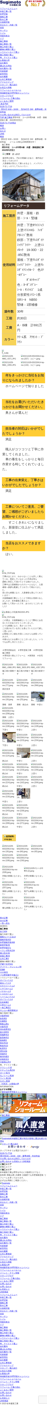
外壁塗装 (4, 14)
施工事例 (4, 41)
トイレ (3, 33)
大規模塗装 (5, 22)
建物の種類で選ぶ (7, 49)
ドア (2, 39)
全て (3, 931)
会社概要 (4, 77)
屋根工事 (4, 17)
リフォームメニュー (8, 9)
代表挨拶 (4, 71)
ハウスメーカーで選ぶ (9, 52)
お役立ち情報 (6, 88)
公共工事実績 (6, 79)
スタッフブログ (6, 96)
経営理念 (4, 74)
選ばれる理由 (6, 66)
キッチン (4, 30)
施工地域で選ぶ (6, 55)
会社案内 (4, 63)
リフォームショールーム (10, 90)
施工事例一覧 (6, 44)
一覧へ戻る (5, 923)
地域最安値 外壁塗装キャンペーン (14, 93)
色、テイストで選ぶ (8, 58)
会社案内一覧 (6, 68)
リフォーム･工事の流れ (10, 98)
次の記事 (4, 921)
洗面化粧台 (5, 36)
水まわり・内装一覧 (8, 25)
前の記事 (4, 918)
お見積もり (5, 1289)
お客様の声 (5, 60)
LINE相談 (4, 1292)
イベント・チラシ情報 (9, 1273)
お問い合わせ (6, 1284)
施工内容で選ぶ (6, 47)
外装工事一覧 (6, 11)
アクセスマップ (6, 82)
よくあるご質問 (6, 101)
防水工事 (4, 19)
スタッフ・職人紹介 (8, 85)
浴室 (2, 28)
